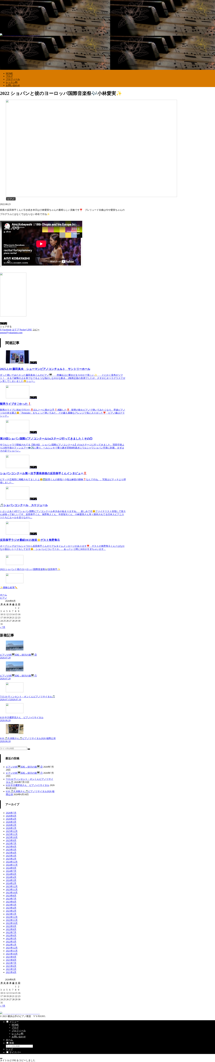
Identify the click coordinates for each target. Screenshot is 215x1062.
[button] (35, 329)
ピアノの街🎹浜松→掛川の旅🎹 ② (24, 767)
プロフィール (19, 1030)
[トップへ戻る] (1, 1058)
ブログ (15, 1027)
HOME (15, 1024)
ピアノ (3, 323)
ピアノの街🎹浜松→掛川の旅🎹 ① (24, 773)
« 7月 (2, 627)
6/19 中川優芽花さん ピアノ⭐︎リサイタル (27, 785)
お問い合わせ (19, 1036)
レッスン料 (17, 1033)
